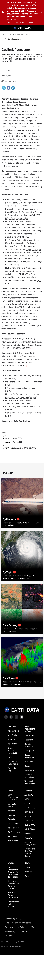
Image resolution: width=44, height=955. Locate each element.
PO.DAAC (28, 838)
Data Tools (12, 735)
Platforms (12, 739)
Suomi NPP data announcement (21, 22)
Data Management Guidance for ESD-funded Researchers (13, 872)
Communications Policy (15, 927)
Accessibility (10, 931)
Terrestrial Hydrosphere (29, 782)
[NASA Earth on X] (16, 717)
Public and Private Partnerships (13, 895)
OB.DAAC (28, 833)
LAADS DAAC (22, 237)
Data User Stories (23, 35)
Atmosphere (29, 735)
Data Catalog (13, 731)
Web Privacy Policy (13, 918)
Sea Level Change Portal (30, 843)
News (12, 35)
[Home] (24, 27)
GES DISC (28, 812)
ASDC (26, 799)
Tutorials (11, 819)
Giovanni (33, 209)
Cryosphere (29, 750)
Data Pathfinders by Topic (29, 728)
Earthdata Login (12, 769)
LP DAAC (28, 816)
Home (5, 35)
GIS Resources (14, 832)
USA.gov (8, 935)
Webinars (11, 810)
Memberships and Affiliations (13, 904)
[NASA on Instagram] (11, 717)
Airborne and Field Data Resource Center (29, 852)
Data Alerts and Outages (13, 762)
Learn (10, 790)
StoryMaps (12, 836)
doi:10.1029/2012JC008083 (13, 365)
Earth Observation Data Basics (13, 797)
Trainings (11, 815)
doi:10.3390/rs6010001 (20, 348)
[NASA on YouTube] (21, 717)
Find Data (12, 726)
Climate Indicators (28, 745)
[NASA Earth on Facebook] (6, 717)
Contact (27, 876)
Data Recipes (13, 828)
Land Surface (30, 761)
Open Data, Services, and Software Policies (13, 884)
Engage (11, 863)
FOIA (32, 927)
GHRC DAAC (29, 808)
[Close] (41, 12)
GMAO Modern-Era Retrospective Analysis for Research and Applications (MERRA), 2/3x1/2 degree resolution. (23, 215)
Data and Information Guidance (18, 923)
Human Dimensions (29, 756)
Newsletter (28, 871)
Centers (28, 790)
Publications (13, 840)
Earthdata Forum (12, 805)
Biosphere (28, 739)
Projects (11, 757)
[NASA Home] (15, 27)
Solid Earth (29, 770)
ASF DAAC (28, 795)
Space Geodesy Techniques (12, 750)
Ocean (27, 766)
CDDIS (27, 803)
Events (27, 867)
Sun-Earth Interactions (29, 775)
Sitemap (24, 931)
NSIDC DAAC (29, 825)
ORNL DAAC (29, 829)
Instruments (12, 744)
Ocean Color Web (12, 234)
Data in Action (13, 823)
